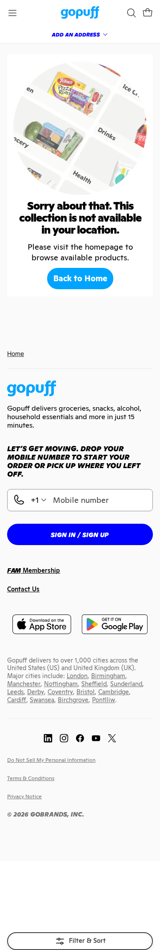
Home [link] (15, 353)
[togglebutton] (80, 941)
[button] (147, 13)
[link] (80, 13)
